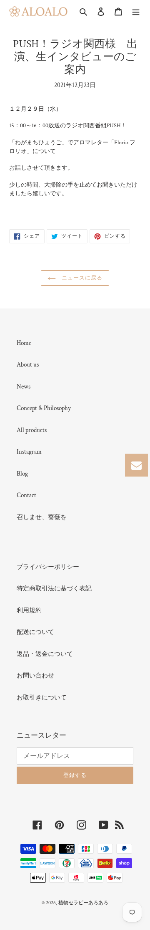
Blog (22, 474)
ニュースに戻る (81, 278)
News (23, 387)
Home (24, 343)
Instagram (29, 452)
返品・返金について (45, 654)
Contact (26, 495)
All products (32, 430)
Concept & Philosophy (44, 408)
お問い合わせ (35, 676)
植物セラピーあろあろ (83, 903)
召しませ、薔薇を (42, 517)
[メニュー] (136, 11)
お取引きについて (42, 698)
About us (28, 365)
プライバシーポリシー (48, 567)
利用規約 (29, 610)
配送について (35, 632)
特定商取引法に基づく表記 (54, 588)
